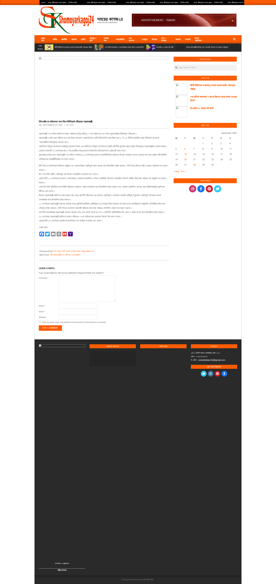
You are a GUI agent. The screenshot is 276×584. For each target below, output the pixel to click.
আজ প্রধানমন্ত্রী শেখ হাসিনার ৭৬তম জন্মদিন (65, 255)
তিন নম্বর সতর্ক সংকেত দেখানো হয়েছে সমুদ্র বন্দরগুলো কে (74, 251)
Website (42, 317)
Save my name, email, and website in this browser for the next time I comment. (74, 322)
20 (185, 159)
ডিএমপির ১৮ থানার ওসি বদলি (165, 47)
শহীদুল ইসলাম (61, 570)
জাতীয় (72, 125)
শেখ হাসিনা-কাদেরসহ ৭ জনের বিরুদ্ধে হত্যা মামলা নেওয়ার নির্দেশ (124, 47)
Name (42, 306)
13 (185, 154)
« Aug (176, 171)
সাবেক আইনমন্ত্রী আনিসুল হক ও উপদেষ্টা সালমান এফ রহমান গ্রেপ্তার (207, 47)
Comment (43, 278)
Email (42, 312)
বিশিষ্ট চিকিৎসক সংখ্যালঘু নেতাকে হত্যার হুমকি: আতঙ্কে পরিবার (73, 47)
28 (194, 165)
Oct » (183, 171)
